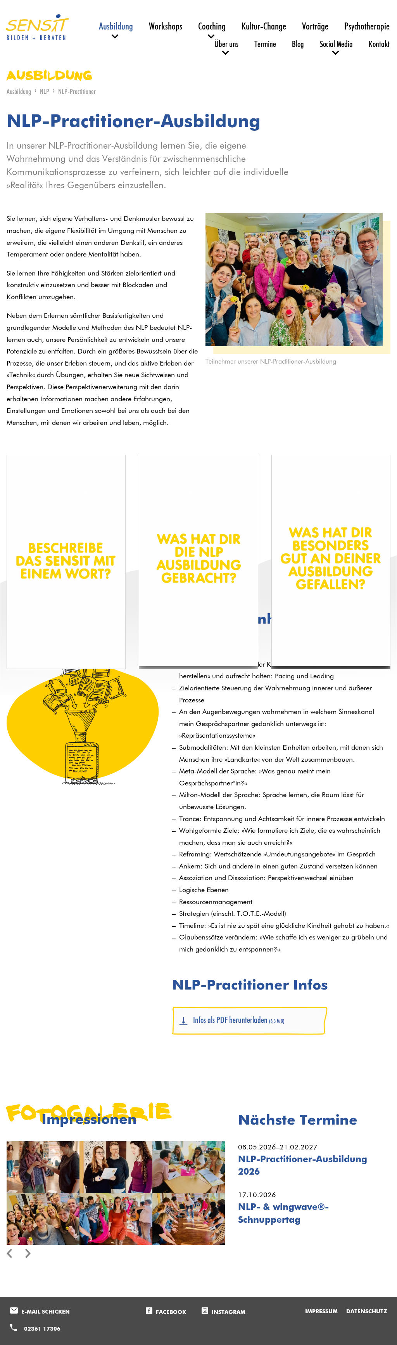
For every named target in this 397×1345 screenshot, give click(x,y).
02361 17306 (42, 1329)
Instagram (228, 1312)
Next (33, 1253)
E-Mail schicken (45, 1312)
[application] (66, 488)
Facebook (171, 1312)
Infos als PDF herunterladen (239, 1020)
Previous (14, 1253)
